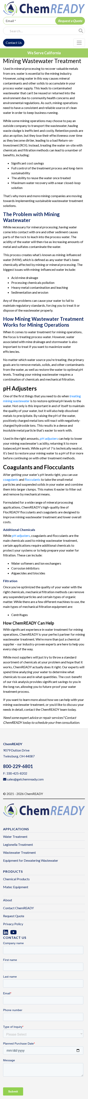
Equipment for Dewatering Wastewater (30, 860)
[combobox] (40, 31)
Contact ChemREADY (18, 908)
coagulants (10, 479)
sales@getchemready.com (25, 779)
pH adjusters (49, 438)
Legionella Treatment (18, 844)
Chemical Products (16, 879)
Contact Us (14, 42)
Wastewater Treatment (19, 852)
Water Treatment (15, 836)
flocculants (32, 479)
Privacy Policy (13, 924)
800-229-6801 (18, 766)
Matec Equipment (15, 887)
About (7, 900)
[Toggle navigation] (79, 43)
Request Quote (13, 916)
